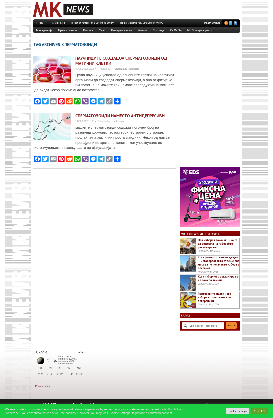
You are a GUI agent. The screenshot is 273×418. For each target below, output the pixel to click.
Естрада (158, 30)
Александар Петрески (126, 68)
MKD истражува (197, 31)
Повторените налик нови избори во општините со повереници (214, 297)
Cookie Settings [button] (238, 411)
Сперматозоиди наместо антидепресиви (120, 115)
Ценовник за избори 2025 (141, 23)
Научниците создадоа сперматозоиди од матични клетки (121, 60)
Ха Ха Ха (176, 30)
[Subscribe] (226, 23)
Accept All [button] (260, 411)
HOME (41, 23)
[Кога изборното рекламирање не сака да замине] (188, 283)
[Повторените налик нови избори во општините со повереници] (188, 300)
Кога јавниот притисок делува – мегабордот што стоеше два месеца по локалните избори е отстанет (218, 262)
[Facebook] (235, 23)
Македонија (44, 30)
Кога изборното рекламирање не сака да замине (218, 278)
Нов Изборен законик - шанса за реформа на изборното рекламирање (217, 243)
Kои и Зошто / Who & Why (92, 23)
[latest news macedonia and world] (62, 17)
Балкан (88, 30)
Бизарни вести (121, 30)
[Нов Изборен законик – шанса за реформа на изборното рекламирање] (188, 246)
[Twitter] (230, 23)
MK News (119, 121)
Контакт (58, 23)
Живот (142, 30)
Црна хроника (68, 30)
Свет (102, 30)
